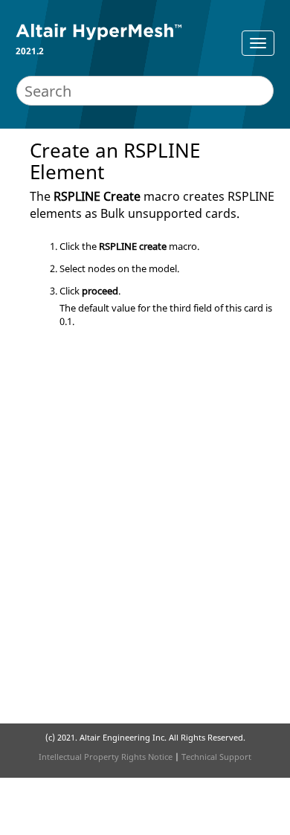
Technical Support (216, 756)
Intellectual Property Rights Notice (106, 756)
